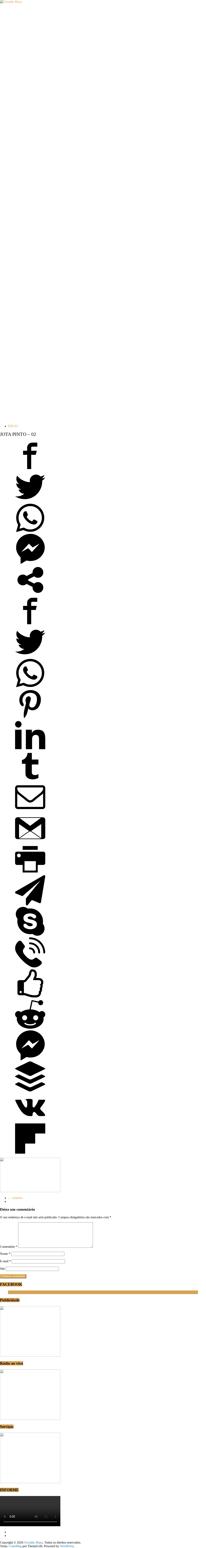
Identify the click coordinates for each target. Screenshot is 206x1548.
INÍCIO (13, 426)
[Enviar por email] (30, 811)
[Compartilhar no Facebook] (30, 470)
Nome (5, 1253)
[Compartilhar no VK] (30, 1121)
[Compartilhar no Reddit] (30, 1028)
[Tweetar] (30, 501)
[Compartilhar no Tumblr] (30, 780)
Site (2, 1268)
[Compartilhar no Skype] (30, 935)
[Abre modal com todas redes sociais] (30, 594)
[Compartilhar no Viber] (30, 966)
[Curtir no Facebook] (30, 997)
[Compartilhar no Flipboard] (30, 1152)
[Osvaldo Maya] (11, 1)
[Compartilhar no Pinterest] (30, 718)
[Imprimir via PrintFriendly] (30, 873)
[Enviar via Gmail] (30, 842)
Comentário (8, 1246)
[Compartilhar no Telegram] (30, 904)
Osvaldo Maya (17, 1292)
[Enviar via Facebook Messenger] (30, 563)
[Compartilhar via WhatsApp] (30, 532)
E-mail (5, 1261)
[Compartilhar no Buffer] (30, 1090)
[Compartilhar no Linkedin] (30, 749)
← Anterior (15, 1198)
